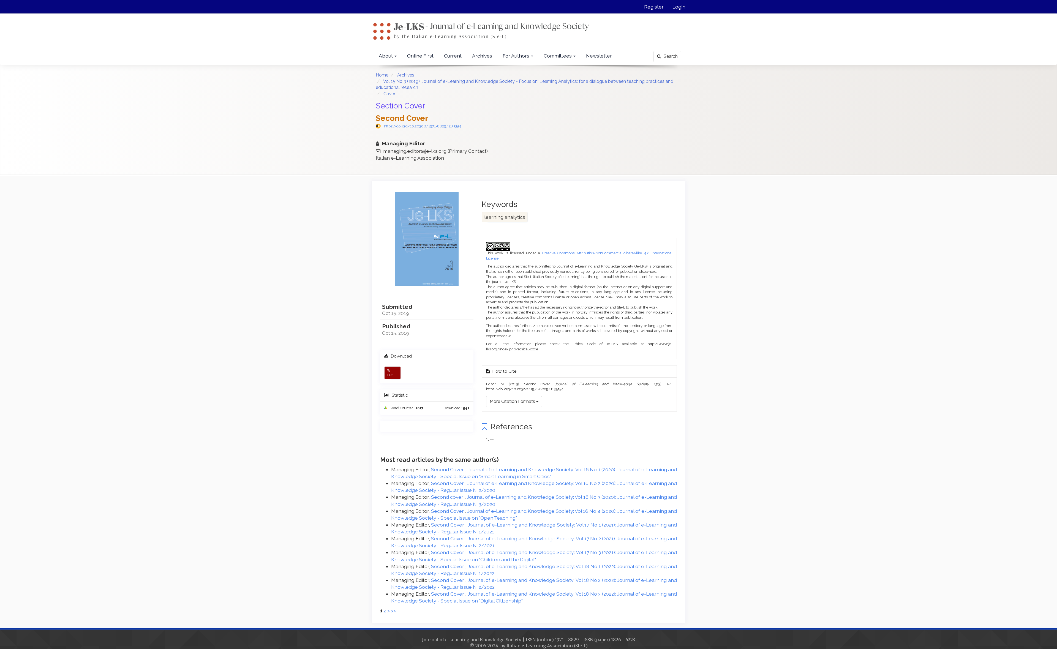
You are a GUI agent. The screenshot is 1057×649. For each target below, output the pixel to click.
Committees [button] (558, 56)
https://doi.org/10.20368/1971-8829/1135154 (422, 126)
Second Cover (448, 469)
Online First (420, 56)
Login (678, 7)
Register (654, 7)
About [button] (386, 56)
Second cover (448, 497)
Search (670, 56)
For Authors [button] (516, 56)
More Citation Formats (513, 401)
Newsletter (599, 56)
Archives (482, 56)
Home (382, 75)
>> (393, 610)
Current (453, 56)
